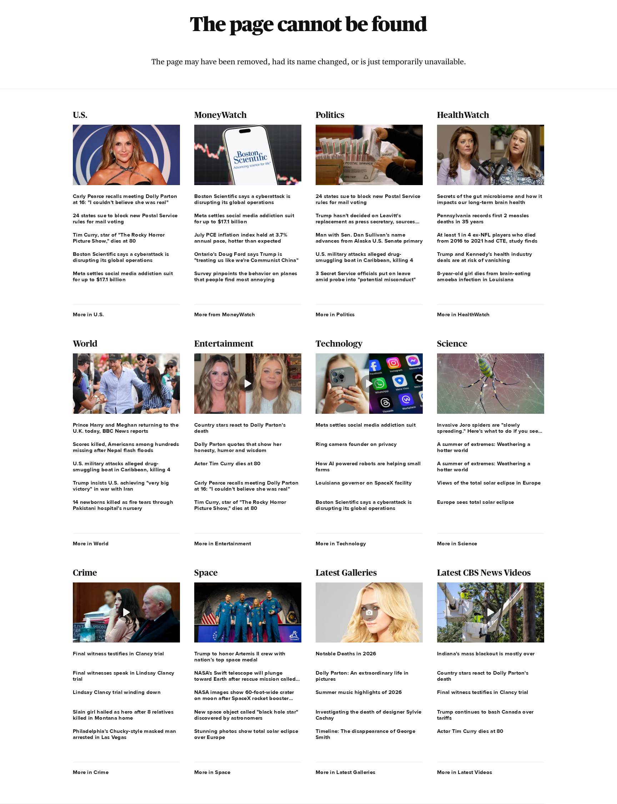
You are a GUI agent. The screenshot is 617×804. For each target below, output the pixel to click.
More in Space (212, 772)
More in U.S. (88, 314)
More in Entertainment (222, 543)
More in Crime (91, 772)
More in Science (457, 543)
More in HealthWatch (463, 314)
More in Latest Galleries (345, 772)
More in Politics (335, 314)
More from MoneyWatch (224, 314)
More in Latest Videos (464, 772)
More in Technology (341, 543)
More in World (91, 543)
